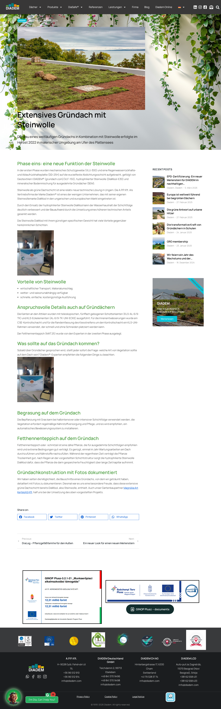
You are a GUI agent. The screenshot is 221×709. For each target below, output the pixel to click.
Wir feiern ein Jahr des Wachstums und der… (180, 256)
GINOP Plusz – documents (152, 609)
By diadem (35, 20)
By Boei (14, 707)
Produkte (53, 7)
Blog (146, 7)
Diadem (170, 187)
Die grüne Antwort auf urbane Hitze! (184, 211)
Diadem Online (163, 7)
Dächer (33, 7)
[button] (217, 7)
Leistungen (115, 7)
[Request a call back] (13, 696)
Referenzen (96, 7)
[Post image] (159, 182)
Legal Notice (138, 696)
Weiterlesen (167, 318)
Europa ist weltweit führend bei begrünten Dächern (183, 196)
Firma (135, 7)
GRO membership (177, 241)
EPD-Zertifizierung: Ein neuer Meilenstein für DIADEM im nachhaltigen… (184, 180)
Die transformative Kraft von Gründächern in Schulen (184, 226)
